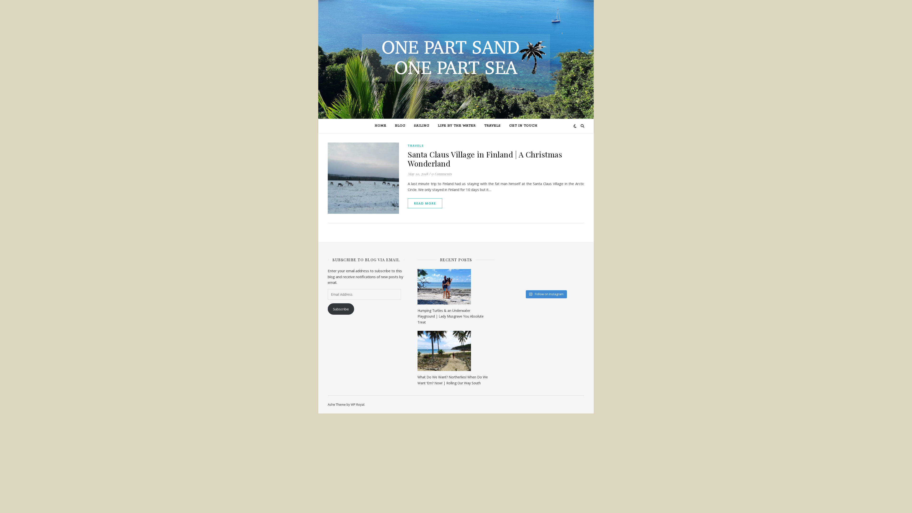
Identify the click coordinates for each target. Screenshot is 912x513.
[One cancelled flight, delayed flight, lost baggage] (511, 276)
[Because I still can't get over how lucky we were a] (564, 261)
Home (380, 126)
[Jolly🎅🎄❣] (564, 283)
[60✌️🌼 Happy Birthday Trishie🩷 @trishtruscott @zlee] (537, 276)
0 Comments (441, 173)
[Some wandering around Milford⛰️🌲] (537, 261)
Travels (492, 126)
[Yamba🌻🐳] (537, 283)
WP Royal (357, 404)
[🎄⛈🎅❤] (564, 276)
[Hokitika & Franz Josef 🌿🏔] (564, 268)
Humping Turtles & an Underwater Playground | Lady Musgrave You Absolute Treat (451, 316)
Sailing (421, 126)
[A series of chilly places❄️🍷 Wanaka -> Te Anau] (537, 268)
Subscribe (341, 309)
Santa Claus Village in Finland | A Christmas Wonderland (485, 158)
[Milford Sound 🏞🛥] (511, 268)
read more (425, 203)
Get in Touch (523, 126)
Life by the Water (457, 126)
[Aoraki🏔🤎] (511, 261)
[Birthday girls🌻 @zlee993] (511, 283)
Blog (400, 126)
